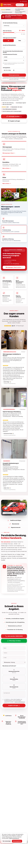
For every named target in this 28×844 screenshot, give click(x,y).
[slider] (15, 32)
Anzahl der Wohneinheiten (9, 45)
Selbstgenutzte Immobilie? (9, 37)
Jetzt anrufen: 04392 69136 (15, 636)
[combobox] (14, 25)
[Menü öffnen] (25, 5)
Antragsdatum (6, 67)
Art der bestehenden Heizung (10, 22)
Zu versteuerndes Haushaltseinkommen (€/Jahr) (13, 52)
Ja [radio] (8, 40)
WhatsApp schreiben (15, 640)
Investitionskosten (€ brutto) (10, 54)
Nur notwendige (7, 841)
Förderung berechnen (14, 75)
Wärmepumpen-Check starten (13, 267)
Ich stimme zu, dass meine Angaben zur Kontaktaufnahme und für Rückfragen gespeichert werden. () (14, 701)
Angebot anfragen (15, 121)
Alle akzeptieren (17, 841)
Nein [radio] (19, 40)
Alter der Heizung (7, 30)
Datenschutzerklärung (20, 702)
